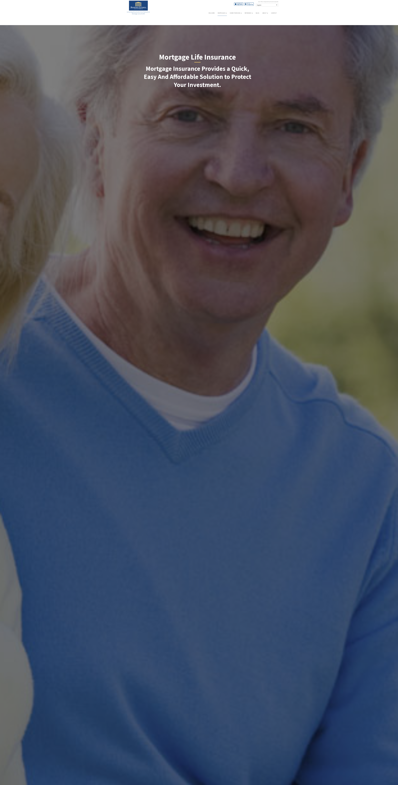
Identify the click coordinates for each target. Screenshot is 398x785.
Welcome (212, 13)
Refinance (248, 13)
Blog (257, 13)
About (264, 13)
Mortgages (222, 13)
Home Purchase (235, 13)
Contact (274, 13)
